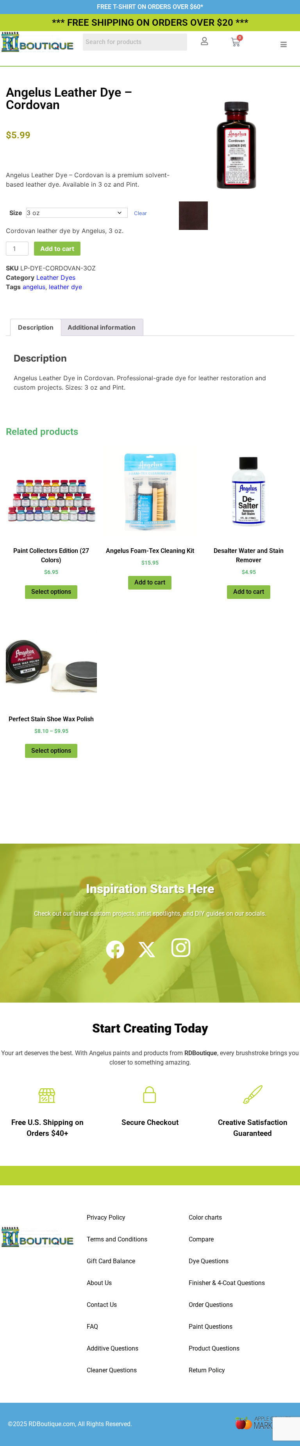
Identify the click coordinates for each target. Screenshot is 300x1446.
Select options (51, 591)
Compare (201, 1239)
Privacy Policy (106, 1217)
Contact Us (102, 1304)
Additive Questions (112, 1348)
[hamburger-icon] (283, 44)
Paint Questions (210, 1326)
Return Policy (207, 1370)
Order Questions (211, 1304)
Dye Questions (209, 1261)
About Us (99, 1283)
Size (15, 213)
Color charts (205, 1217)
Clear (140, 213)
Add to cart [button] (149, 582)
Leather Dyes (55, 277)
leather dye (65, 287)
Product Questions (214, 1348)
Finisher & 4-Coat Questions (227, 1283)
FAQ (92, 1326)
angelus (34, 287)
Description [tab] (36, 327)
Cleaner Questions (112, 1370)
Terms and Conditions (117, 1239)
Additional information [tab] (102, 327)
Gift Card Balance (111, 1261)
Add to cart (57, 248)
